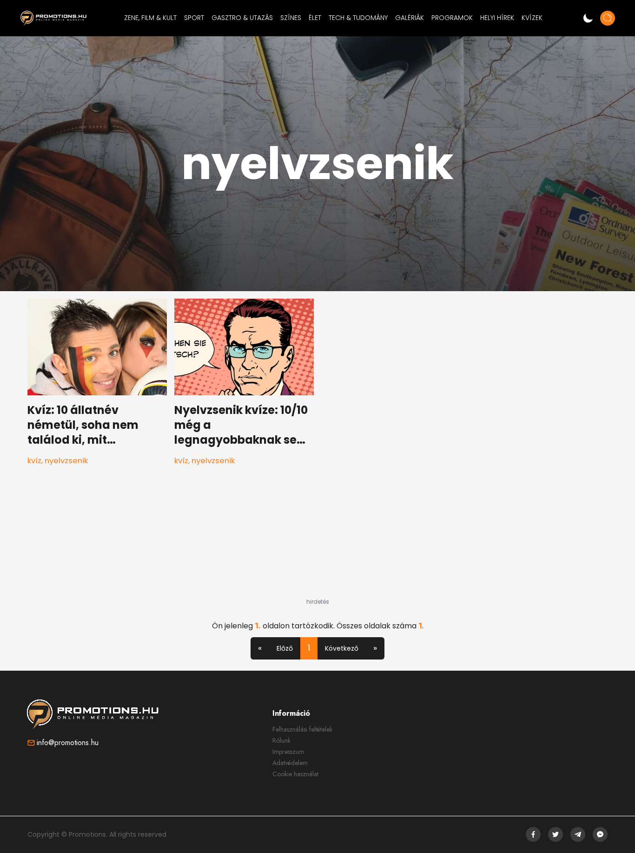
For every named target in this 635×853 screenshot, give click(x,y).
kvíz (34, 460)
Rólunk (281, 740)
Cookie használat (295, 774)
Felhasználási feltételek (302, 729)
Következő (341, 648)
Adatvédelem (290, 762)
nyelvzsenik (66, 460)
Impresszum (288, 751)
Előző (285, 648)
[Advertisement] (317, 540)
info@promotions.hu (68, 742)
